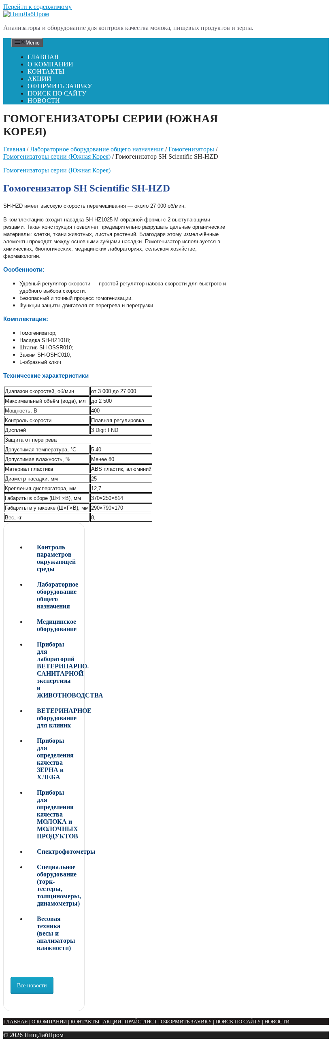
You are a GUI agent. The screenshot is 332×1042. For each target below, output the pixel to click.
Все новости (32, 985)
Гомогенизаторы (191, 149)
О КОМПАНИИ (50, 64)
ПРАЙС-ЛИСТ (141, 1022)
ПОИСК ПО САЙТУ (57, 93)
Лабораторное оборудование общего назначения (97, 149)
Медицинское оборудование (57, 625)
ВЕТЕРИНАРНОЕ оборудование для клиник (57, 718)
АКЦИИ (39, 78)
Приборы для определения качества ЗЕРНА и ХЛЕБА (55, 758)
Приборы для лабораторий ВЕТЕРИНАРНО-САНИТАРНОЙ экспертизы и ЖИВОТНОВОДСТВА (57, 670)
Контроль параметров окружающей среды (56, 558)
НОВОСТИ (44, 100)
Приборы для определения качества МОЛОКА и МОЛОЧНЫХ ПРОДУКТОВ (57, 814)
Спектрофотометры (57, 851)
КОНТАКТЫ (46, 71)
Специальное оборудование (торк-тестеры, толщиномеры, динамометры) (57, 885)
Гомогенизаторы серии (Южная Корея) (57, 156)
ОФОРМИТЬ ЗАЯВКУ (60, 86)
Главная (14, 149)
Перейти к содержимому (37, 6)
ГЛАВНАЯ (43, 56)
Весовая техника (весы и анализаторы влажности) (56, 933)
